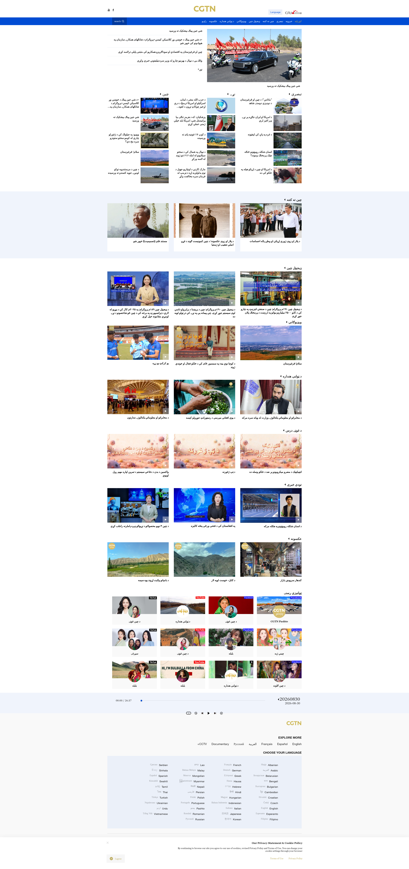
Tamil (161, 786)
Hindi (235, 792)
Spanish (159, 775)
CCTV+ (202, 744)
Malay (193, 770)
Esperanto (267, 813)
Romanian (194, 813)
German (232, 770)
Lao (199, 765)
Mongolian (193, 775)
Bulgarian (266, 786)
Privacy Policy (295, 858)
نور (200, 69)
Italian (233, 808)
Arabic (270, 770)
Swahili (158, 781)
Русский (239, 744)
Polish (197, 797)
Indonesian (226, 803)
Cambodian (269, 792)
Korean (233, 819)
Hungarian (231, 797)
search (117, 21)
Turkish (160, 797)
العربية (253, 744)
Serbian (159, 765)
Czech (270, 803)
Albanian (269, 765)
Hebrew (233, 786)
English (297, 744)
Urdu (162, 808)
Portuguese (192, 803)
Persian (196, 792)
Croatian (268, 797)
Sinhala (160, 770)
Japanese (231, 813)
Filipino (269, 819)
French (232, 765)
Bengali (271, 781)
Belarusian (266, 775)
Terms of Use (276, 858)
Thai (162, 792)
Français (266, 744)
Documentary (220, 744)
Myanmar (191, 781)
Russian (195, 819)
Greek (232, 775)
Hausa (234, 781)
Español (282, 744)
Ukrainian (156, 803)
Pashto (197, 808)
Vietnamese (155, 813)
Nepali (197, 786)
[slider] (141, 700)
